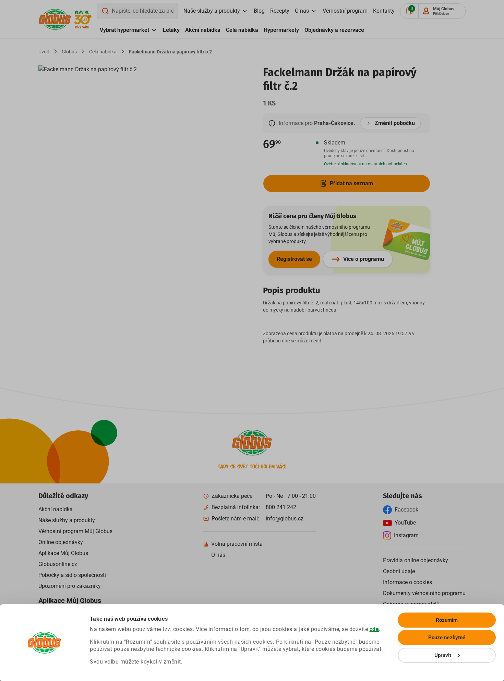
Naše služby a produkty (211, 11)
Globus (69, 51)
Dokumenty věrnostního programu (424, 593)
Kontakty (384, 11)
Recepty (279, 11)
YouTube (405, 522)
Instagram (406, 535)
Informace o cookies (407, 582)
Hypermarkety (281, 30)
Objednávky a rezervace (334, 30)
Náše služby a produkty (66, 520)
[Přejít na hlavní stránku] (54, 19)
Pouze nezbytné (446, 637)
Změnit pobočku (395, 123)
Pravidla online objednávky (415, 560)
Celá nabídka (242, 30)
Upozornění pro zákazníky (69, 586)
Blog (259, 11)
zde (374, 629)
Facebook (406, 509)
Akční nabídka (202, 30)
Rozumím (447, 620)
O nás (302, 11)
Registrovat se (294, 259)
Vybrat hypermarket (124, 30)
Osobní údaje (399, 571)
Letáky (171, 30)
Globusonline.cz (57, 564)
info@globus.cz (284, 518)
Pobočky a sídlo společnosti (72, 575)
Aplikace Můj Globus (63, 553)
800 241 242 (281, 507)
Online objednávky (60, 542)
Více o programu (363, 259)
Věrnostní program (345, 11)
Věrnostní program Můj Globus (75, 531)
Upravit (443, 655)
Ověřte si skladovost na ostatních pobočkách (365, 164)
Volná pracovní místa (237, 544)
